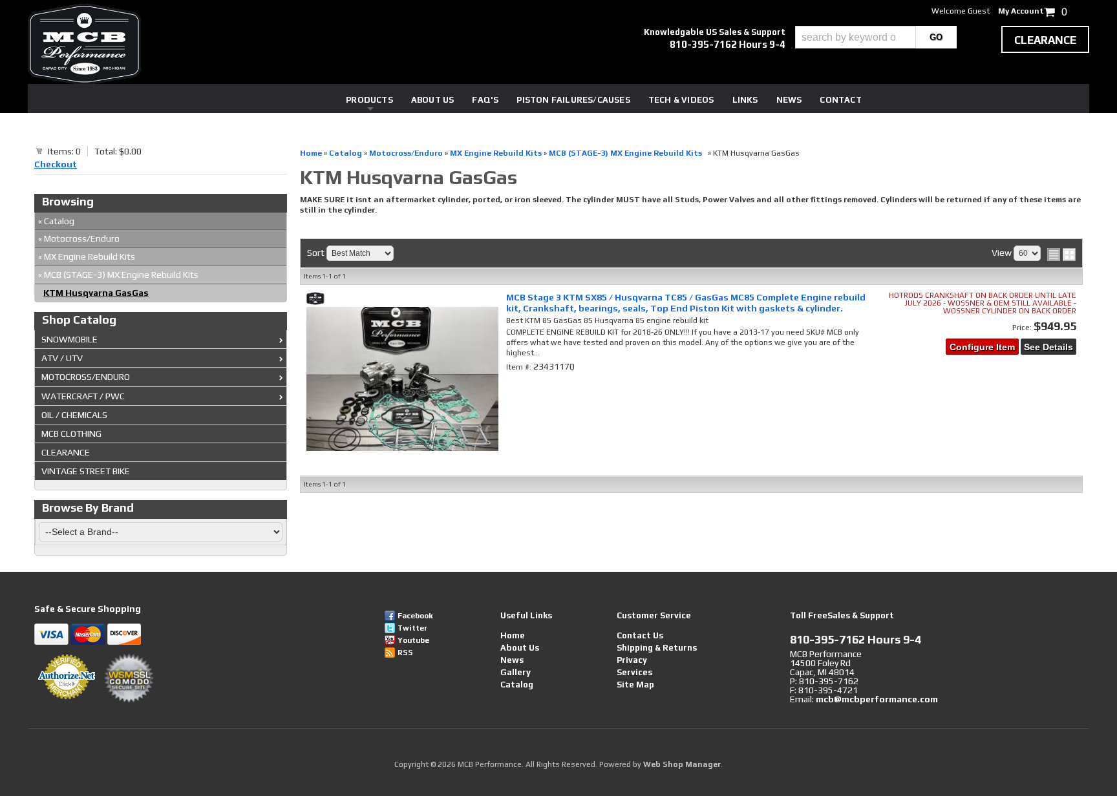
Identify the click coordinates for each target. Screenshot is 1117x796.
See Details (1048, 347)
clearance (1045, 40)
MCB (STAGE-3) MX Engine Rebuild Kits (120, 274)
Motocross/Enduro (79, 238)
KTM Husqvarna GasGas (96, 293)
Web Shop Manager (682, 764)
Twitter (412, 628)
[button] (876, 37)
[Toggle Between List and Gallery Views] (1061, 254)
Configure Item (982, 347)
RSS (405, 652)
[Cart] (39, 150)
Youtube (413, 640)
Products (369, 100)
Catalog (56, 221)
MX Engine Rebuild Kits (86, 256)
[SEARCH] (936, 37)
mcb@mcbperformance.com (877, 699)
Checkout (55, 164)
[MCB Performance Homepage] (84, 44)
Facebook (415, 615)
